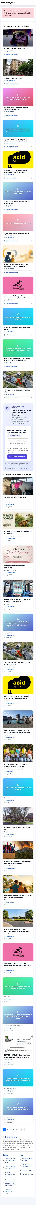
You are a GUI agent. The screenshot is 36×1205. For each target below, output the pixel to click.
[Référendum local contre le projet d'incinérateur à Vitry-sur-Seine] (18, 165)
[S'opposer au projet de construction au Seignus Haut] (18, 385)
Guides (5, 1155)
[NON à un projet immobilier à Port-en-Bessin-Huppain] (18, 197)
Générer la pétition (18, 456)
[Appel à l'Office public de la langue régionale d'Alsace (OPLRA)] (18, 102)
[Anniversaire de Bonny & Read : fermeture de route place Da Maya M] (18, 291)
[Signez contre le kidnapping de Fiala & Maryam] (18, 322)
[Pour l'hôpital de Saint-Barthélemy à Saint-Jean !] (18, 228)
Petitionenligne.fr (8, 3)
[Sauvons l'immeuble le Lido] (18, 72)
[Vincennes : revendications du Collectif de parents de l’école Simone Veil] (18, 354)
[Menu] (33, 2)
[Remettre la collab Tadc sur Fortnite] (18, 43)
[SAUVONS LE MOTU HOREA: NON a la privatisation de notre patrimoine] (18, 134)
